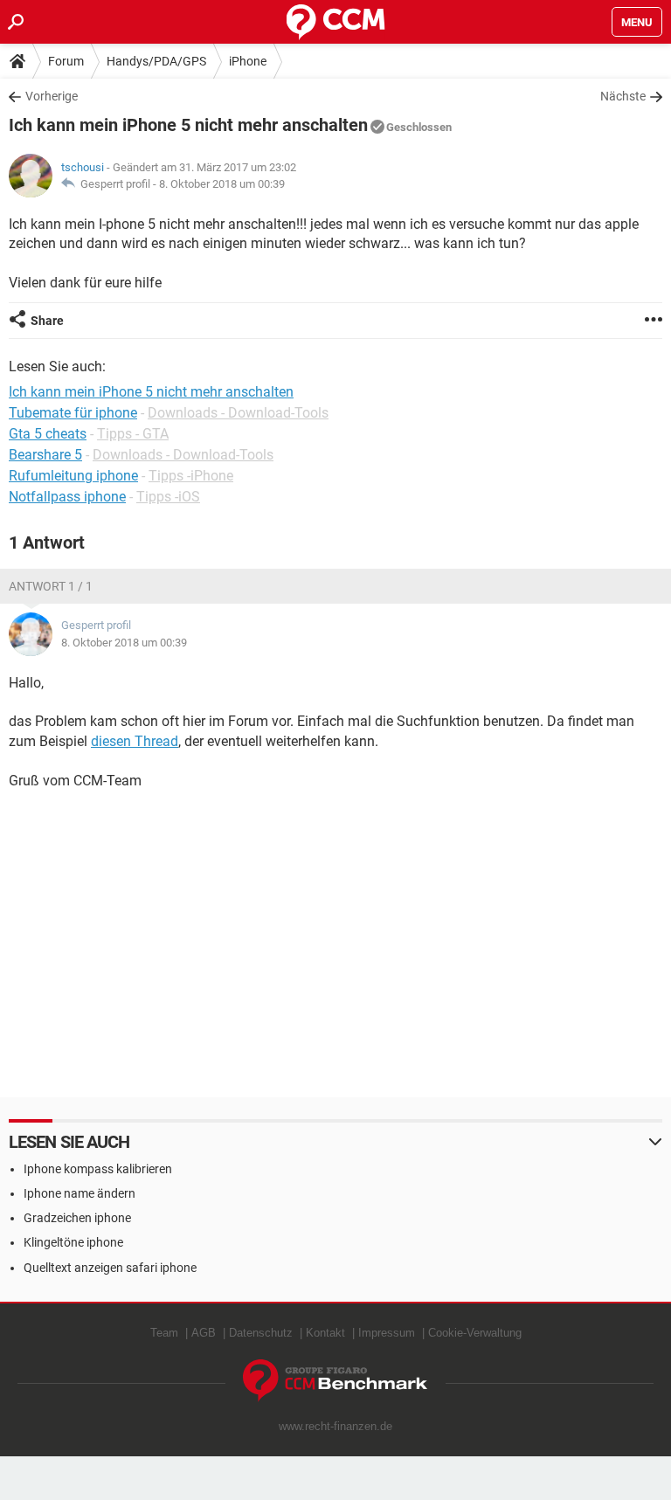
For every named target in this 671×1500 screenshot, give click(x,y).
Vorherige (51, 96)
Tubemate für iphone (73, 412)
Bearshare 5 (45, 454)
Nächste (623, 96)
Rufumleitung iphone (73, 475)
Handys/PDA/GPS (156, 61)
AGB (203, 1332)
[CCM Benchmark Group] (335, 1380)
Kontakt (325, 1332)
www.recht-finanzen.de (335, 1426)
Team (164, 1332)
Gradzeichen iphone (77, 1218)
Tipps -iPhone (191, 475)
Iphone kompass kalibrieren (98, 1169)
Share (47, 321)
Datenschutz (261, 1332)
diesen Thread (134, 741)
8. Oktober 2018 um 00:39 (222, 183)
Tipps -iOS (168, 496)
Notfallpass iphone (67, 496)
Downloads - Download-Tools (238, 412)
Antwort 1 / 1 (51, 586)
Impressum (386, 1332)
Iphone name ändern (79, 1193)
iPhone (247, 61)
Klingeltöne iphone (73, 1242)
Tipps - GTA (133, 433)
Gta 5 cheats (47, 433)
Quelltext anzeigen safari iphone (110, 1268)
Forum (66, 61)
